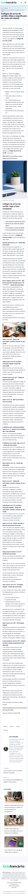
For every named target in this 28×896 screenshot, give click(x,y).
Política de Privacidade (14, 886)
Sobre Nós (14, 887)
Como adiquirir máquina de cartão (15, 221)
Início (2, 8)
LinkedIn (18, 726)
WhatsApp (5, 730)
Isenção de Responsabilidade (14, 882)
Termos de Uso (14, 884)
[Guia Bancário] (9, 2)
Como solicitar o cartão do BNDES (14, 228)
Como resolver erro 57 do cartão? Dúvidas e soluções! (12, 771)
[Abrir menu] (25, 2)
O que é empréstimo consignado (14, 230)
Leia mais (15, 880)
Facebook (5, 726)
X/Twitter (12, 726)
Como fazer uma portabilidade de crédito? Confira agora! (13, 780)
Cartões (6, 8)
